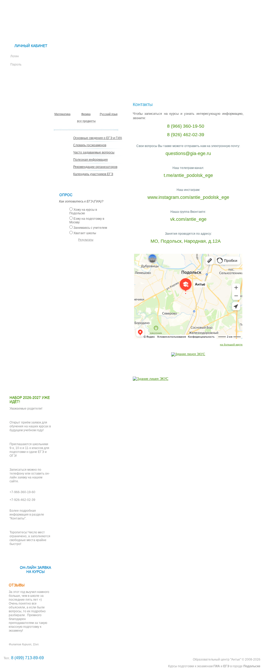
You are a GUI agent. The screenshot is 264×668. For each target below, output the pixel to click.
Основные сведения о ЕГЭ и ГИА (97, 138)
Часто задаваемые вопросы (93, 152)
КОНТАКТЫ (36, 97)
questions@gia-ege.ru (188, 153)
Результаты (85, 239)
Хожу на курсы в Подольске (83, 211)
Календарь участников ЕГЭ (93, 174)
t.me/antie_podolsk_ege (188, 175)
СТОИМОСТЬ (211, 83)
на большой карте (231, 344)
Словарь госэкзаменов (89, 145)
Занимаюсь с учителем (90, 228)
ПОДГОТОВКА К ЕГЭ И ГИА (79, 83)
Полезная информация (90, 159)
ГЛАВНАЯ (34, 83)
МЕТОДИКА (128, 83)
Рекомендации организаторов (95, 167)
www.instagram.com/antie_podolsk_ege (188, 197)
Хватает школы (84, 233)
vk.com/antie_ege (188, 219)
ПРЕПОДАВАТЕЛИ (169, 83)
